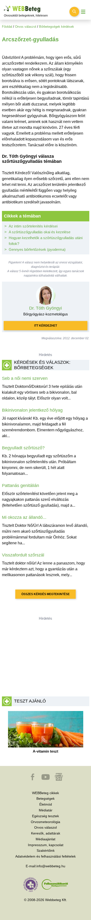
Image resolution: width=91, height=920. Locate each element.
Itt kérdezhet (45, 325)
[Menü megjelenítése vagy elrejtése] (83, 11)
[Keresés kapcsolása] (74, 12)
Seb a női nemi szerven (25, 378)
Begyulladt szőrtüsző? (23, 447)
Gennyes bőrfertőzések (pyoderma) (37, 249)
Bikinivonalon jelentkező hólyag (32, 410)
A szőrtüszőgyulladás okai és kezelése (39, 232)
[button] (33, 779)
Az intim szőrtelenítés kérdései (33, 226)
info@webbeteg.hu (50, 866)
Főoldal (7, 26)
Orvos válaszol (25, 26)
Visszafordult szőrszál (23, 555)
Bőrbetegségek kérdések (56, 26)
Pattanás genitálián (20, 485)
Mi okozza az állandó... (24, 517)
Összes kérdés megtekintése (45, 594)
